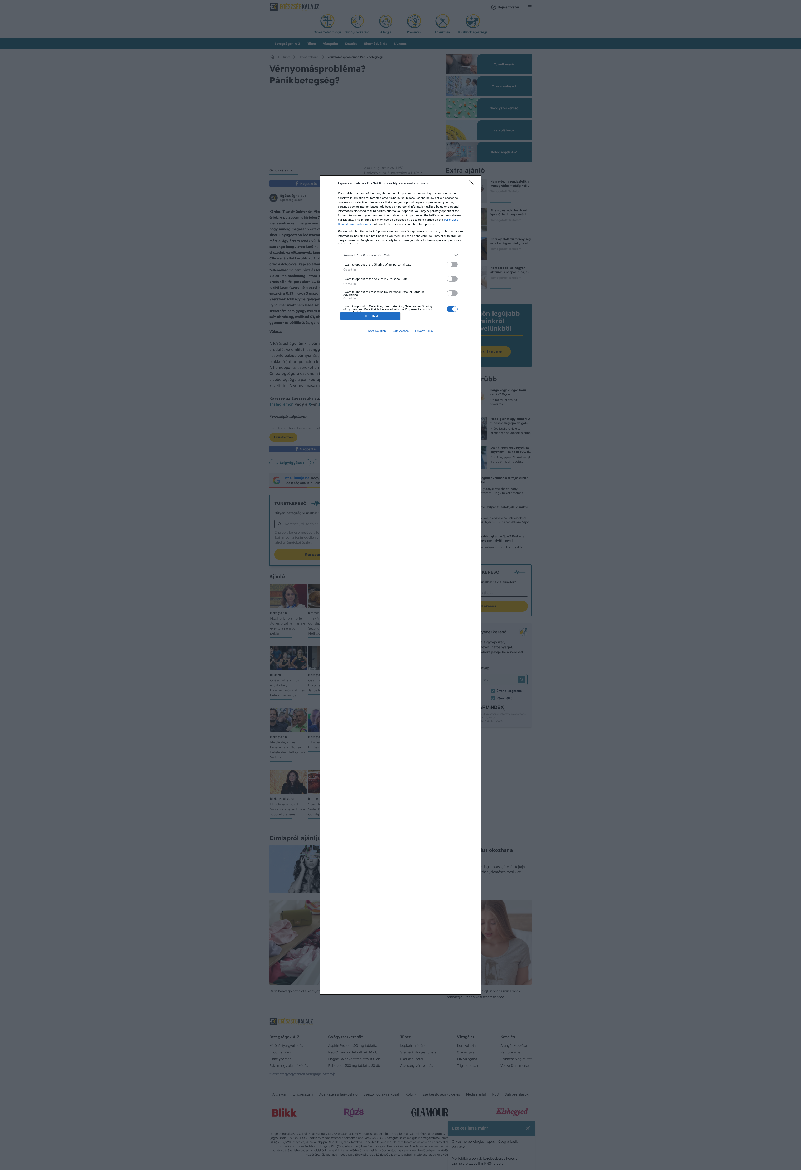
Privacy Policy (424, 330)
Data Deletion (377, 330)
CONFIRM (370, 316)
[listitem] (400, 255)
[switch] (452, 264)
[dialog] (400, 584)
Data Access (400, 330)
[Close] (473, 184)
